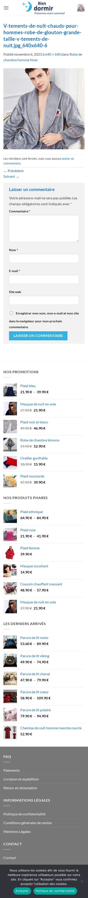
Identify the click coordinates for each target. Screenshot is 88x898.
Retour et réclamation (20, 788)
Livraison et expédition (21, 779)
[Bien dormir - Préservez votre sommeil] (44, 8)
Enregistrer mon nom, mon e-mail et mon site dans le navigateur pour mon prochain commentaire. (44, 320)
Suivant (11, 176)
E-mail (14, 271)
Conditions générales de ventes (27, 823)
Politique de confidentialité (24, 814)
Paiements (11, 770)
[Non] (82, 882)
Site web (15, 292)
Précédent (13, 170)
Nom (13, 250)
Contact (9, 857)
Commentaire (19, 211)
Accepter (22, 891)
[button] (6, 7)
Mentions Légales (17, 831)
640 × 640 (53, 54)
